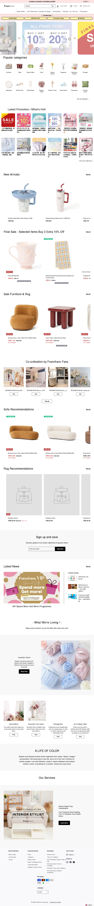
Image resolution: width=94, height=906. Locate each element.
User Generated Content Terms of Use (56, 860)
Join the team (12, 857)
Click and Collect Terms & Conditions (54, 864)
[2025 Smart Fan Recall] (72, 578)
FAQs (29, 854)
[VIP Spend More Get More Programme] (32, 587)
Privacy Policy (51, 854)
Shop (13, 734)
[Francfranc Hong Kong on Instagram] (67, 862)
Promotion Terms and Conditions (56, 868)
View (13, 394)
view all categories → (83, 99)
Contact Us (31, 857)
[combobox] (40, 6)
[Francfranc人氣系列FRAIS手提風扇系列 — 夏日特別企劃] (72, 596)
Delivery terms (32, 859)
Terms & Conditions (52, 857)
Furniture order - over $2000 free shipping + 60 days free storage (42, 1)
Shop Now (24, 671)
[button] (89, 905)
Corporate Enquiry (33, 864)
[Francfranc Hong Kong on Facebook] (71, 862)
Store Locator (12, 854)
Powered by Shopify (55, 902)
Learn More (64, 823)
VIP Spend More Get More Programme (31, 606)
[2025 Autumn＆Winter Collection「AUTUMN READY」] (72, 586)
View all (88, 174)
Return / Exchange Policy (35, 862)
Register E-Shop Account (35, 867)
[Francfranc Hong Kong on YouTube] (74, 862)
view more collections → (86, 161)
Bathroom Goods (74, 73)
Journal (10, 859)
